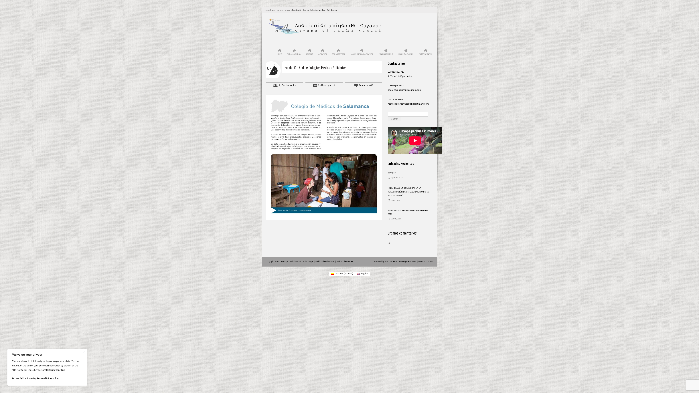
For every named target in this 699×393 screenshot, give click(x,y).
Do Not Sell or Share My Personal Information (35, 378)
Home (279, 54)
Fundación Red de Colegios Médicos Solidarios (314, 10)
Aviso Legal (308, 262)
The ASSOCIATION (294, 54)
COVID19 (392, 173)
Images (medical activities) (361, 54)
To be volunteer (425, 54)
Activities (322, 54)
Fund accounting (386, 54)
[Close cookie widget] (84, 352)
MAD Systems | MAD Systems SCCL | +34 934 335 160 (409, 262)
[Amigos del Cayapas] (325, 34)
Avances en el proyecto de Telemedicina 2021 (408, 212)
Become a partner (405, 54)
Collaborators (338, 54)
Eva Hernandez (289, 85)
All (389, 243)
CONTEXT (309, 54)
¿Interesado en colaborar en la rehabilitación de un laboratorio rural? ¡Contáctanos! (409, 192)
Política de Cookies (345, 262)
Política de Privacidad (324, 262)
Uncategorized (284, 10)
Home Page (269, 10)
